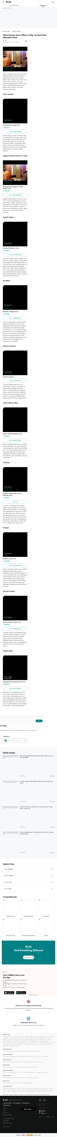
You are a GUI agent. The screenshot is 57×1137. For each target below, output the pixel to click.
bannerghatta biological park (25, 1056)
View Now (28, 957)
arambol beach (18, 1083)
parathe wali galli (7, 1067)
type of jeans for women (14, 1089)
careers (5, 1110)
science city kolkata (19, 1077)
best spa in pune (33, 1042)
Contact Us (5, 1112)
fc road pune (28, 1038)
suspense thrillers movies (9, 1088)
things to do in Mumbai (9, 1051)
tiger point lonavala (18, 1036)
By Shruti (5, 40)
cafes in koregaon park (40, 1038)
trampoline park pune (30, 1036)
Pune (7, 1094)
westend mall (33, 1039)
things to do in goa (8, 1083)
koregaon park (25, 1039)
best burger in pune (30, 1044)
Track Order (6, 1120)
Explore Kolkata (7, 1075)
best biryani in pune (34, 1041)
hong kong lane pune (22, 1042)
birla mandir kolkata (8, 1077)
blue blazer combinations (40, 1088)
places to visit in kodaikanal (41, 1056)
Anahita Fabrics (8, 244)
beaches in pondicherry (22, 1061)
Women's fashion (13, 1094)
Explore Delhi (6, 1065)
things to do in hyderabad (9, 1072)
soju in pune (39, 1044)
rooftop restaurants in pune (16, 1038)
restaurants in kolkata (32, 1077)
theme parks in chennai (36, 1061)
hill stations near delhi (19, 1067)
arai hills (16, 1041)
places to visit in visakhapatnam (26, 1072)
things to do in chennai (9, 1061)
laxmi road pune (24, 1041)
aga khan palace (7, 1036)
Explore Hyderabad (8, 1070)
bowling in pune (11, 1042)
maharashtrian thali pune (17, 1044)
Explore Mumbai (7, 1049)
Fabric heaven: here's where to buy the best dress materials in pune (34, 1094)
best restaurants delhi (32, 1067)
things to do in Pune (14, 1046)
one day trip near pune (43, 1036)
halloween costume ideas (18, 1091)
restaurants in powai (21, 1051)
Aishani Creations (8, 373)
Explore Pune (6, 1034)
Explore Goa (6, 1081)
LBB (4, 1094)
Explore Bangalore (8, 1054)
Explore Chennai (7, 1059)
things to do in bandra (34, 1051)
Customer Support (7, 1123)
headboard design (31, 1091)
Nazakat (6, 555)
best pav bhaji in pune (44, 1042)
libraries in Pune (43, 1039)
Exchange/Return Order (8, 1118)
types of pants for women (44, 1091)
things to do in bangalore (9, 1056)
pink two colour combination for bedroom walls (35, 1089)
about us (5, 1108)
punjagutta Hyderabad (41, 1072)
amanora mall (16, 1039)
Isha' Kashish (7, 121)
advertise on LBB (7, 1114)
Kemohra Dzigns (8, 618)
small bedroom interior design (25, 1088)
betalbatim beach (28, 1083)
